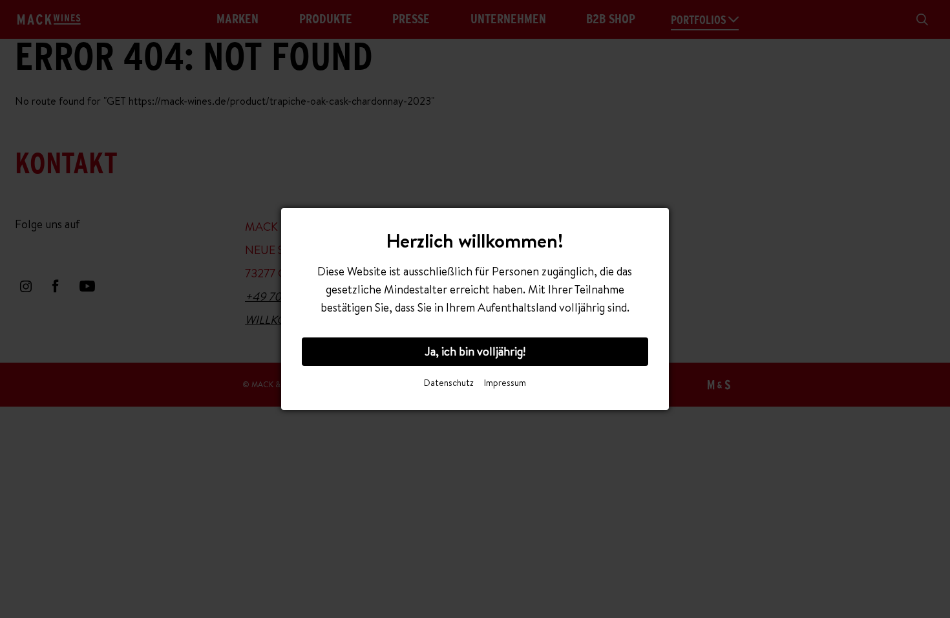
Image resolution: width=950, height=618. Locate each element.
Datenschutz (449, 382)
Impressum (505, 382)
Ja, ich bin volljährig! (475, 351)
